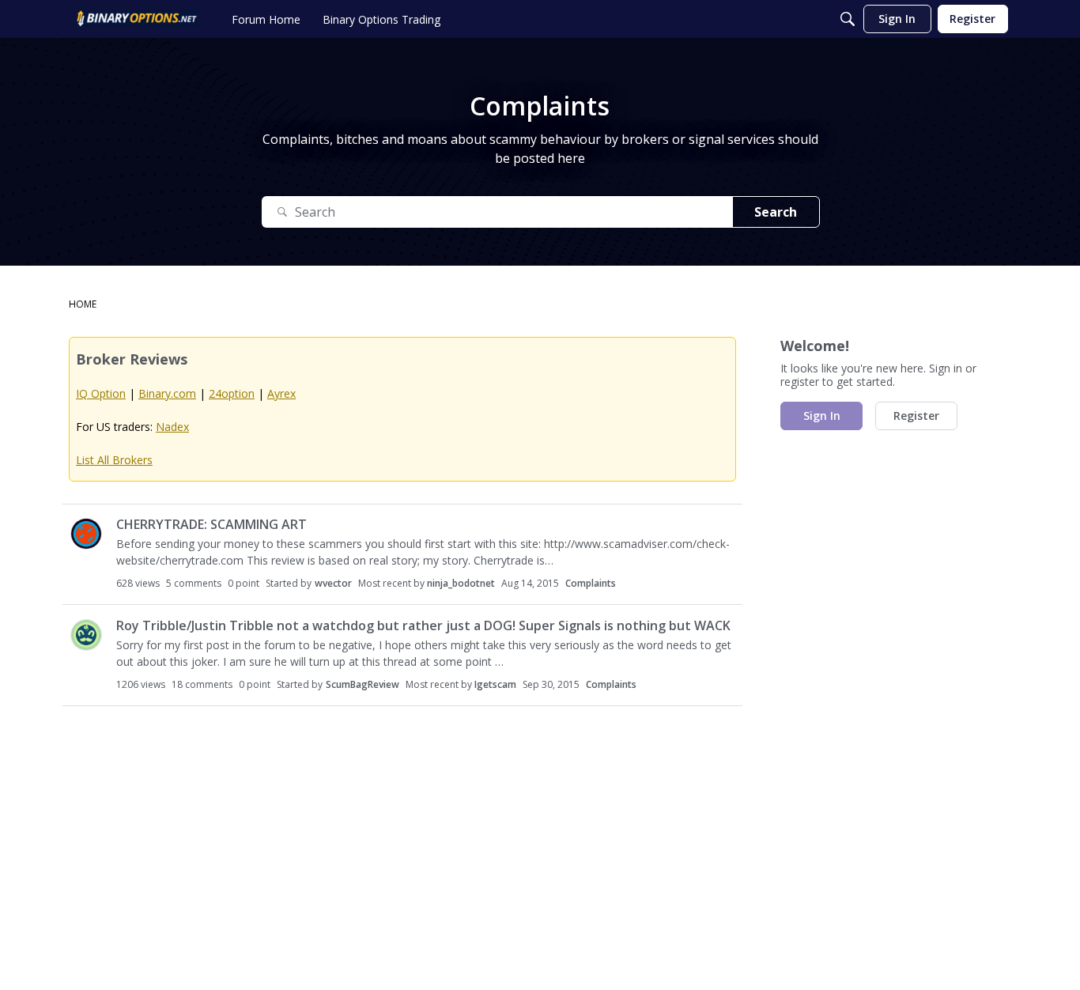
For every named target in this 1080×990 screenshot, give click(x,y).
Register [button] (916, 415)
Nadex (172, 426)
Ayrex (281, 393)
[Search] (847, 19)
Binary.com (167, 393)
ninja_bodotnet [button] (461, 583)
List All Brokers (114, 459)
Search (775, 212)
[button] (86, 534)
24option (232, 393)
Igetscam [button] (495, 684)
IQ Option (101, 393)
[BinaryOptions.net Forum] (137, 19)
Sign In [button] (821, 415)
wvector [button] (333, 583)
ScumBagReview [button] (362, 684)
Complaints (590, 583)
